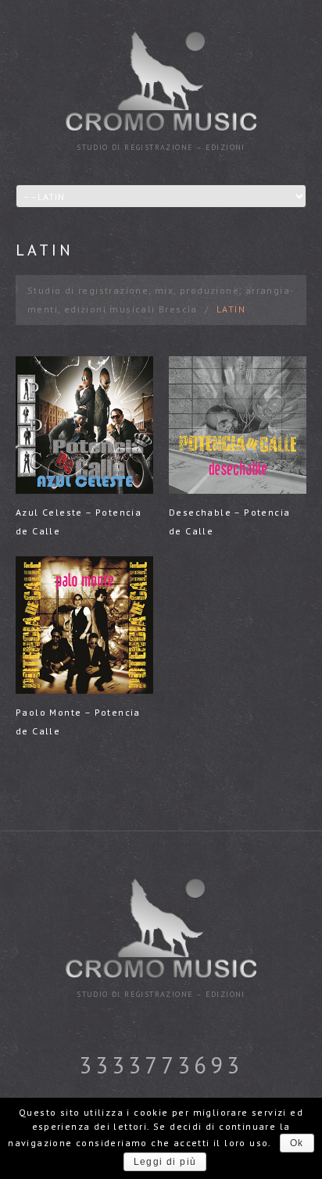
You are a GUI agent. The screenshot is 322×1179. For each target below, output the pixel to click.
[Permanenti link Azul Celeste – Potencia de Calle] (84, 425)
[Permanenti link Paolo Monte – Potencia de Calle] (84, 625)
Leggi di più (165, 1161)
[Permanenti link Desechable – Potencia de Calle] (237, 425)
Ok (297, 1143)
